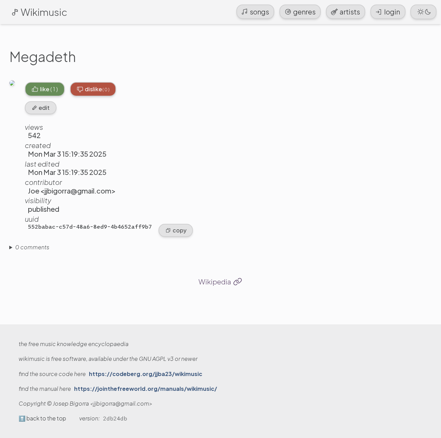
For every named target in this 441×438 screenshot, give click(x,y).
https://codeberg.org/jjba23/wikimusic (145, 374)
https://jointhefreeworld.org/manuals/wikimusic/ (145, 389)
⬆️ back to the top (42, 418)
